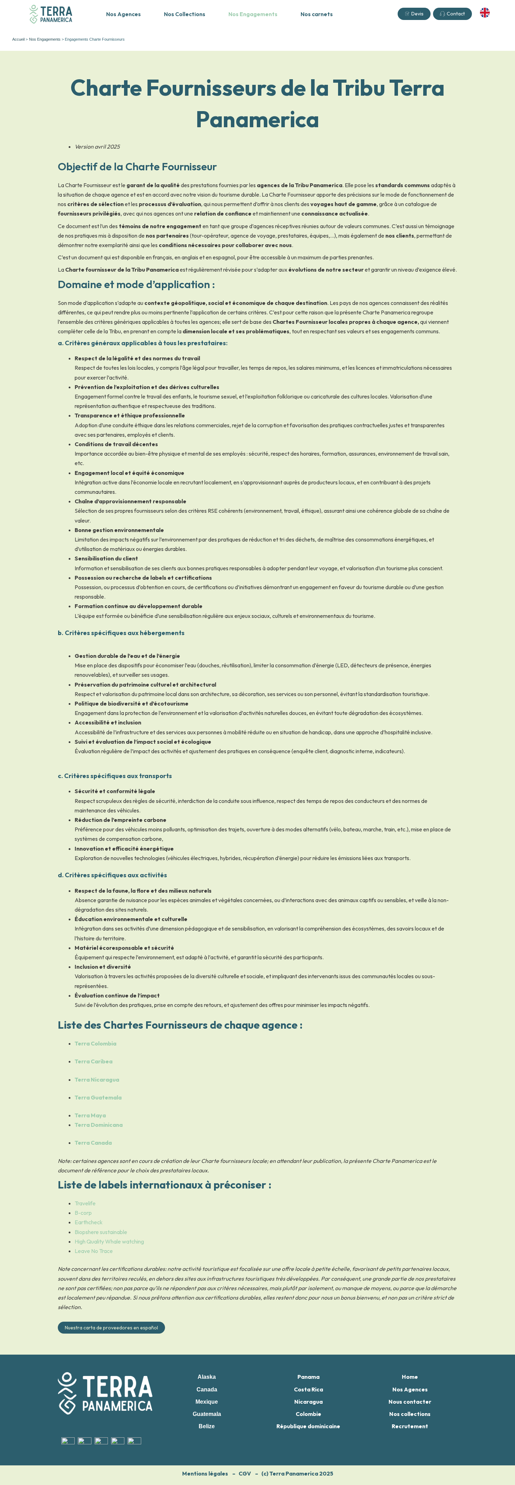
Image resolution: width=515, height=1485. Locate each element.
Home (410, 1376)
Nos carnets (317, 14)
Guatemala (207, 1414)
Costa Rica (308, 1389)
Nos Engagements (252, 14)
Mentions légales (205, 1473)
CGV (245, 1473)
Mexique (206, 1402)
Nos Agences (123, 14)
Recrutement (410, 1426)
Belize (207, 1426)
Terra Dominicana (99, 1124)
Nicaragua (308, 1401)
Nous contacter (410, 1401)
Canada (207, 1389)
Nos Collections (184, 14)
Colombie (308, 1413)
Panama (308, 1376)
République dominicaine (308, 1426)
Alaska (207, 1377)
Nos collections (410, 1413)
